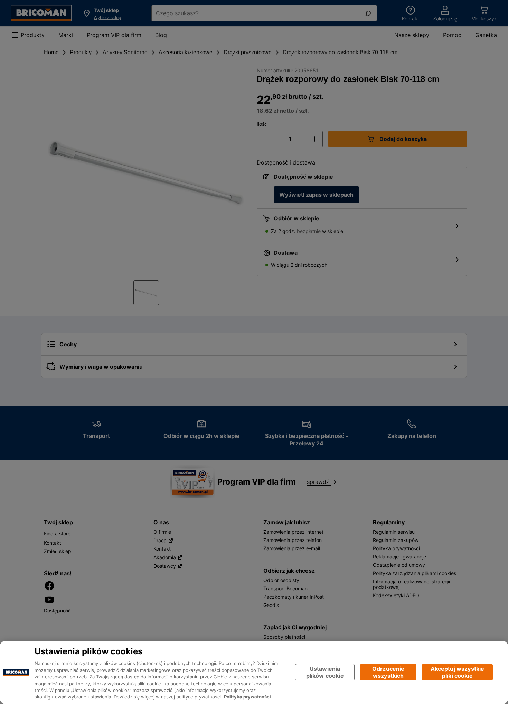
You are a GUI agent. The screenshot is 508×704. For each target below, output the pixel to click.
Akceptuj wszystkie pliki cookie (458, 672)
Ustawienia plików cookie (325, 672)
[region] (254, 672)
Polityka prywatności (247, 697)
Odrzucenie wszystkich (388, 672)
